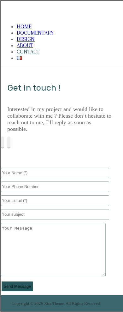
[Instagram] (2, 142)
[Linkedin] (8, 142)
